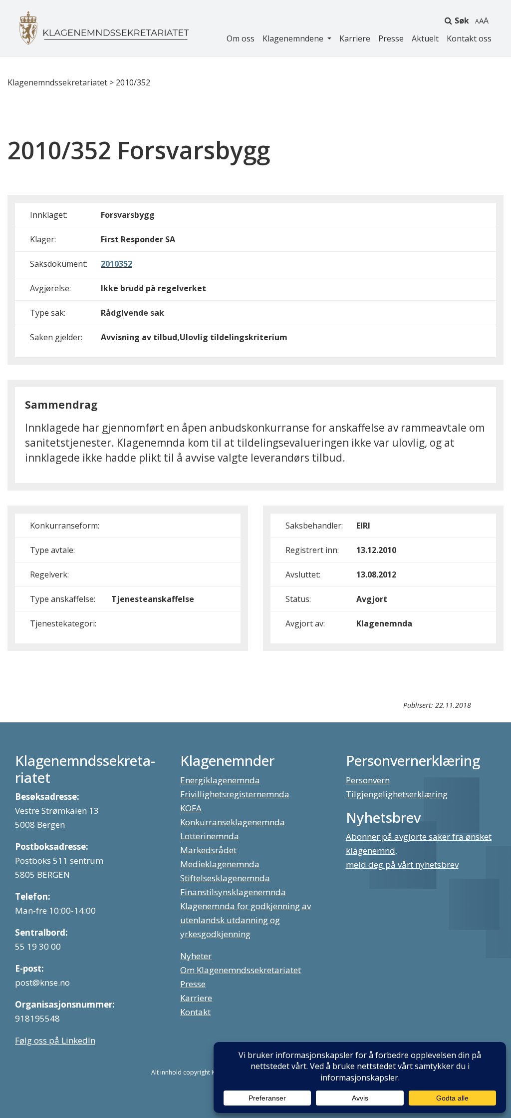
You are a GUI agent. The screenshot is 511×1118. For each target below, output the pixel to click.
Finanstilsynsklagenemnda (233, 892)
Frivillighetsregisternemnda (234, 794)
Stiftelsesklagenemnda (225, 878)
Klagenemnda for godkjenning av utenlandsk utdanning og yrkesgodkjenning (245, 920)
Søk (462, 20)
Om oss (241, 38)
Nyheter (196, 956)
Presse (391, 38)
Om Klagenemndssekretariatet (240, 970)
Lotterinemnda (209, 836)
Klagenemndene (293, 38)
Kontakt (195, 1012)
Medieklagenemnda (219, 864)
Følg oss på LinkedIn (55, 1040)
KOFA (191, 808)
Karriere (354, 38)
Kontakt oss (469, 38)
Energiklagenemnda (220, 780)
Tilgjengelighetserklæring (397, 794)
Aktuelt (425, 38)
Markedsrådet (208, 850)
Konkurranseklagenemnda (232, 822)
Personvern (368, 780)
